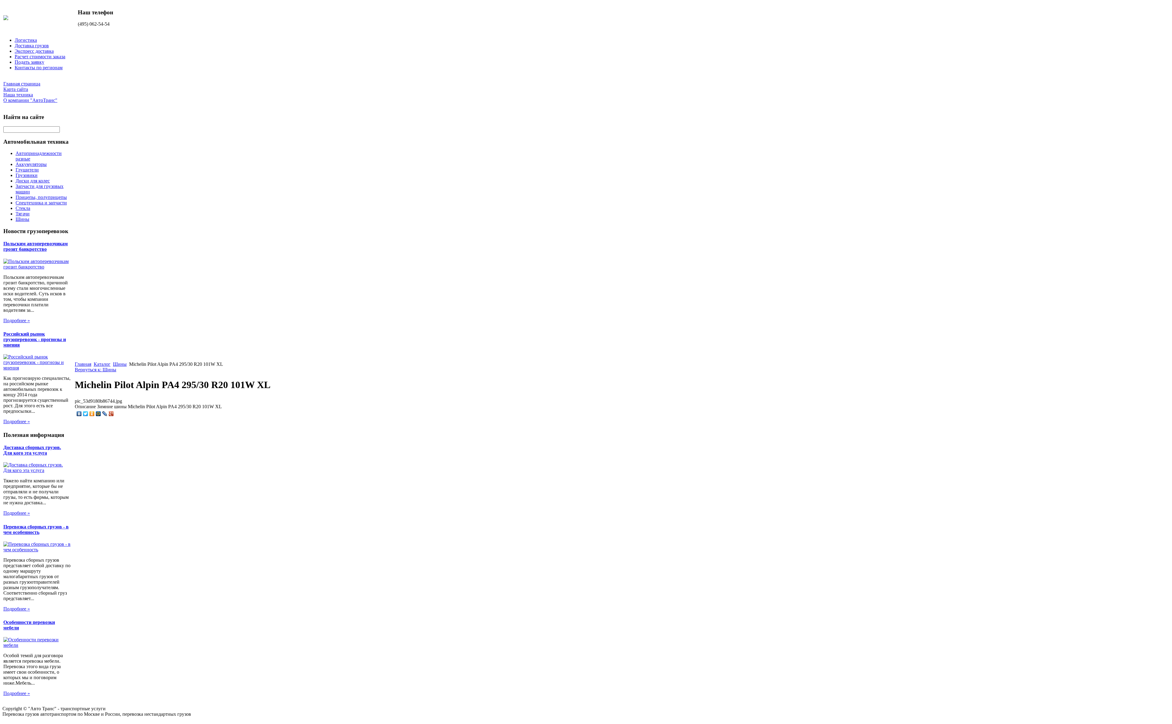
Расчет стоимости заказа (40, 56)
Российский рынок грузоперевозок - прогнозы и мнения (34, 339)
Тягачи (23, 213)
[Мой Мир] (98, 414)
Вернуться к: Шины (95, 369)
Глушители (27, 169)
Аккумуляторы (31, 164)
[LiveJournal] (105, 414)
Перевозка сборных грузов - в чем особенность (36, 529)
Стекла (23, 208)
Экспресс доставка (34, 51)
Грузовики (27, 175)
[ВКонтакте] (79, 414)
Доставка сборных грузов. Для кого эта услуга (32, 450)
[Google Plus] (111, 414)
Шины (22, 219)
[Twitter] (85, 414)
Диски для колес (33, 180)
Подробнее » (16, 320)
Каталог (102, 364)
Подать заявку (29, 62)
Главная (83, 364)
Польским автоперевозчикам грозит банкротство (35, 246)
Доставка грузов (32, 45)
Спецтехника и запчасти (41, 202)
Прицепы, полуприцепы (41, 197)
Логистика (26, 40)
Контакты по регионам (39, 67)
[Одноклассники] (92, 414)
